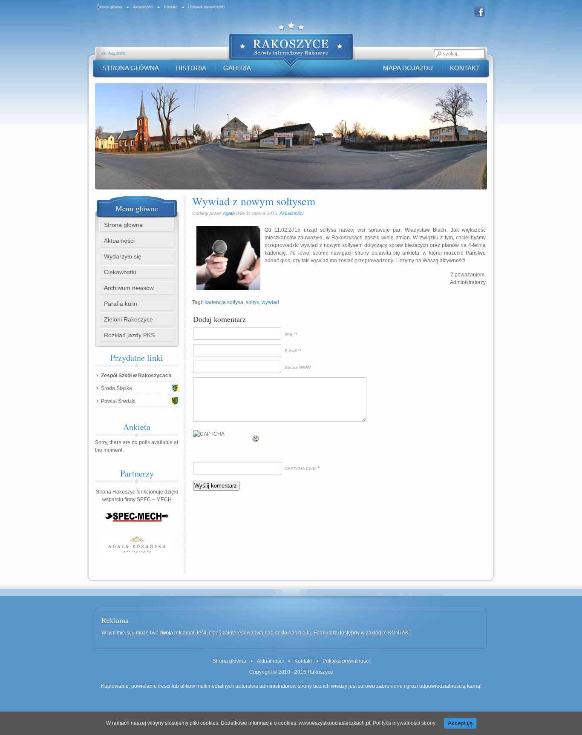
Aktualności (291, 213)
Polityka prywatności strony (404, 723)
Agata (229, 213)
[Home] (291, 48)
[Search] (438, 53)
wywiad (270, 302)
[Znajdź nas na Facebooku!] (479, 16)
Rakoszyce (320, 672)
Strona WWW (298, 367)
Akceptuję (460, 723)
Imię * (290, 334)
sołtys (252, 302)
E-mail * (292, 350)
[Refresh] (256, 439)
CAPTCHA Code (301, 468)
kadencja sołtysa (224, 302)
